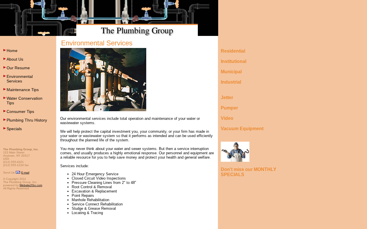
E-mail (25, 172)
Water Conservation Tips (24, 100)
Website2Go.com (30, 185)
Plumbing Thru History (27, 120)
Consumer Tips (20, 111)
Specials (14, 128)
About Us (15, 59)
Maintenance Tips (23, 89)
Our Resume (18, 68)
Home (12, 50)
